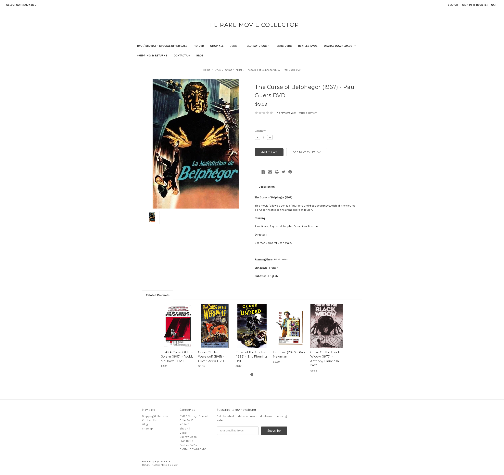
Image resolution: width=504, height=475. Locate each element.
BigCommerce (162, 461)
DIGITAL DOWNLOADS (338, 46)
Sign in (467, 5)
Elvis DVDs (284, 46)
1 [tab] (251, 374)
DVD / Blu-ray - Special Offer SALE (162, 46)
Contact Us (182, 55)
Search (453, 5)
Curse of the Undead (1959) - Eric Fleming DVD (251, 356)
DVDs (234, 46)
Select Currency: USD (21, 5)
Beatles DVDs (308, 46)
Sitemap (147, 428)
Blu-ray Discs (257, 46)
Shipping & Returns (152, 55)
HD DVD (199, 46)
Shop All (216, 46)
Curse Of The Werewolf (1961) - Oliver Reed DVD (211, 356)
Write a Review (307, 113)
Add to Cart (177, 329)
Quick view (177, 322)
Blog (199, 55)
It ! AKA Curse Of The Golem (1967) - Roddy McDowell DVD (177, 356)
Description (266, 186)
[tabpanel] (177, 336)
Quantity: (260, 130)
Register (482, 5)
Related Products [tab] (158, 295)
